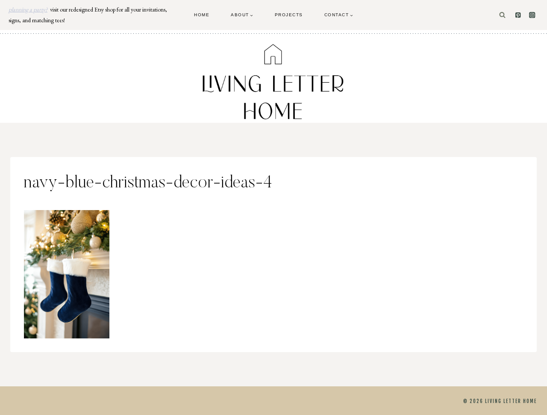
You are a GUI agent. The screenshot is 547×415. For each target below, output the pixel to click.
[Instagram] (532, 15)
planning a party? (28, 9)
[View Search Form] (502, 15)
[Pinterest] (518, 15)
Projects (289, 14)
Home (201, 14)
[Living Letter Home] (273, 82)
